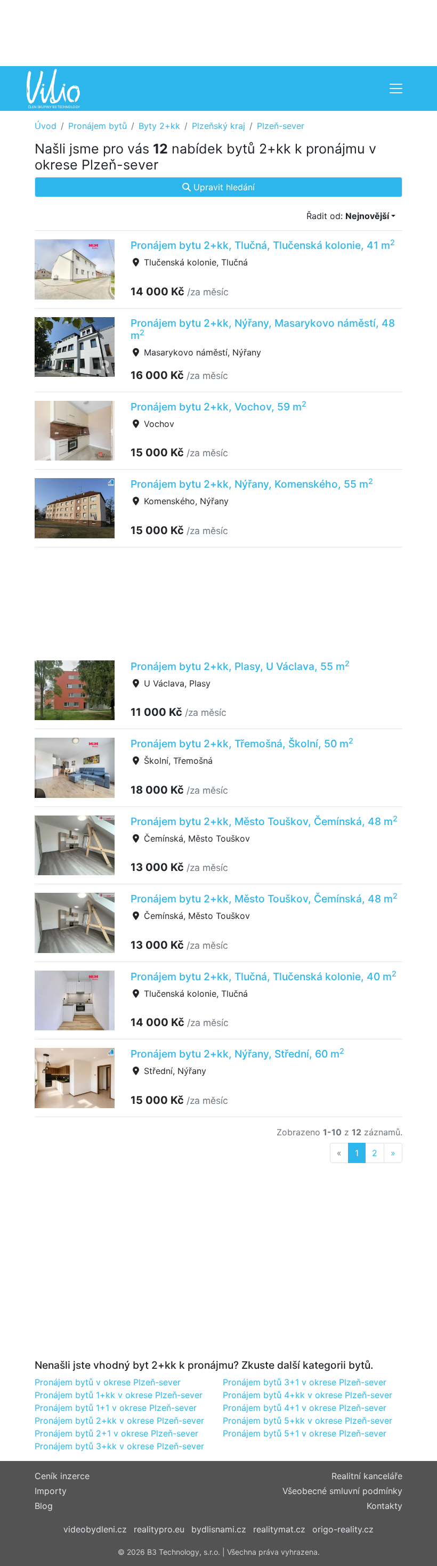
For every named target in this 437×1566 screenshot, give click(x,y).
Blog (44, 1505)
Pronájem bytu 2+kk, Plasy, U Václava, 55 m (240, 666)
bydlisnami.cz (218, 1529)
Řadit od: (347, 216)
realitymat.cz (279, 1529)
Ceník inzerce (62, 1476)
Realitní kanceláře (366, 1476)
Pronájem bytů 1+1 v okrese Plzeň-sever (116, 1407)
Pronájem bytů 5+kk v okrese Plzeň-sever (307, 1420)
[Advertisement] (218, 32)
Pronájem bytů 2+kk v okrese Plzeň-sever (119, 1420)
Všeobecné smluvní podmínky (342, 1491)
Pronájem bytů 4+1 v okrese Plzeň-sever (304, 1407)
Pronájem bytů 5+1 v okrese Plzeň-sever (304, 1433)
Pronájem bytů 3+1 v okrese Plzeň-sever (304, 1382)
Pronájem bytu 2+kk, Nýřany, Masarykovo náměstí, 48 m (263, 329)
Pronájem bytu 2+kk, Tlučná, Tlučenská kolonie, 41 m (263, 245)
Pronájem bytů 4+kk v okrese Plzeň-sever (307, 1395)
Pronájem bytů (97, 125)
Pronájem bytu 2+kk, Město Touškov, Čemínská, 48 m (264, 821)
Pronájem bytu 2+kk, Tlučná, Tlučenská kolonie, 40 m (263, 976)
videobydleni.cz (95, 1529)
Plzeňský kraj (218, 125)
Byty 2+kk (159, 125)
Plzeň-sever (280, 125)
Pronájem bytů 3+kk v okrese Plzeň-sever (119, 1446)
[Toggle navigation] (396, 88)
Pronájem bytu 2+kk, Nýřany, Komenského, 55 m (252, 484)
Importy (51, 1491)
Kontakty (384, 1505)
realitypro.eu (159, 1529)
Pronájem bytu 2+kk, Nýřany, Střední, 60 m (237, 1053)
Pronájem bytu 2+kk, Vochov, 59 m (218, 406)
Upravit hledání (223, 187)
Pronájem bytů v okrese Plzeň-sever (108, 1382)
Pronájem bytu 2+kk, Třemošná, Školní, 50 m (242, 743)
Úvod (45, 125)
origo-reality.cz (343, 1529)
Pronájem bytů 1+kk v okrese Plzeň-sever (119, 1395)
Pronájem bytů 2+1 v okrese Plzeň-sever (116, 1433)
